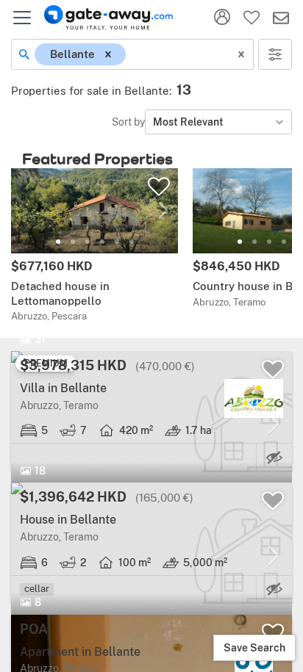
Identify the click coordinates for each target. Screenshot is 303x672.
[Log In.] (222, 17)
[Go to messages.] (281, 17)
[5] (117, 241)
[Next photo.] (163, 210)
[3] (87, 241)
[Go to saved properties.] (251, 17)
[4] (102, 241)
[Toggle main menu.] (22, 18)
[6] (131, 241)
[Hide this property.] (274, 457)
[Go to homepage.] (108, 17)
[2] (72, 241)
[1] (58, 241)
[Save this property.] (159, 186)
